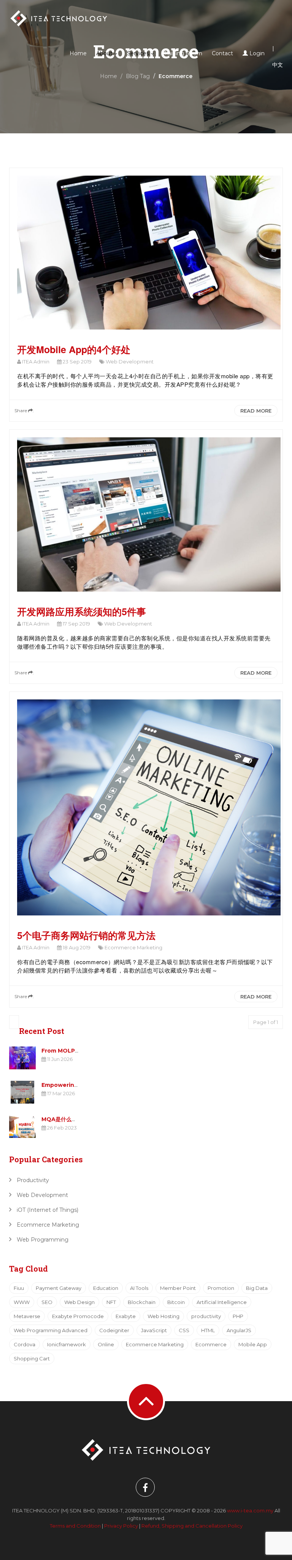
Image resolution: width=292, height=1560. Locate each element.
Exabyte (126, 1316)
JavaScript (154, 1330)
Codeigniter (114, 1330)
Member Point (178, 1288)
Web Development (129, 361)
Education (105, 1288)
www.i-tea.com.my (251, 1510)
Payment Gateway (58, 1288)
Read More (255, 411)
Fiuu (19, 1288)
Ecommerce (211, 1344)
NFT (111, 1302)
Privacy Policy (121, 1526)
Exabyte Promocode (78, 1316)
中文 (277, 64)
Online (106, 1344)
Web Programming (41, 1239)
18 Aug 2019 (76, 947)
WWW (22, 1302)
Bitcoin (176, 1302)
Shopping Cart (32, 1358)
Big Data (257, 1288)
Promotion (221, 1288)
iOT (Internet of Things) (46, 1209)
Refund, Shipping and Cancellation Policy (192, 1526)
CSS (184, 1330)
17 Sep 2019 (76, 624)
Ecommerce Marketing (132, 947)
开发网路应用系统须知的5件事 (81, 611)
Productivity (32, 1180)
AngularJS (239, 1330)
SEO (46, 1302)
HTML (208, 1330)
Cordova (24, 1344)
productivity (206, 1316)
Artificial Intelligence (222, 1302)
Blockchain (142, 1302)
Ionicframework (66, 1344)
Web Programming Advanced (50, 1330)
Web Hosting (163, 1316)
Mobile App (252, 1344)
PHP (238, 1316)
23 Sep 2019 (77, 361)
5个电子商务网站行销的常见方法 (86, 935)
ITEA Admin (35, 361)
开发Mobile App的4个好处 (73, 349)
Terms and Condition (75, 1526)
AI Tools (139, 1288)
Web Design (79, 1302)
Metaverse (27, 1316)
